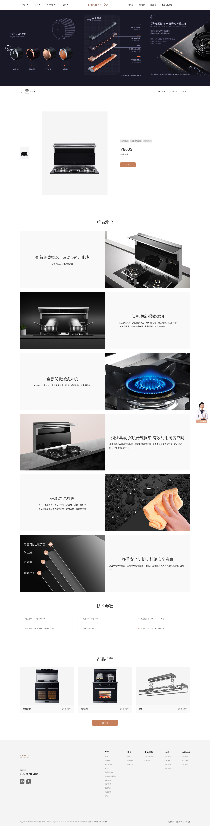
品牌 (64, 5)
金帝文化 (167, 760)
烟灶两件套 (108, 764)
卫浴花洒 (108, 788)
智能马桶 (108, 784)
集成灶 (107, 756)
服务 (36, 5)
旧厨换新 (153, 5)
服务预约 (130, 764)
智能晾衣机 (108, 780)
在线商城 (169, 5)
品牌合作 (186, 752)
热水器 (107, 768)
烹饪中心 (108, 760)
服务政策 (130, 760)
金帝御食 (147, 760)
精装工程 (142, 5)
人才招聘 (167, 768)
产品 (23, 5)
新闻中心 (167, 764)
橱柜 (106, 796)
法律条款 (171, 822)
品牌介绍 (167, 756)
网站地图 (187, 822)
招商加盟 (130, 5)
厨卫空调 (108, 792)
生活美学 (50, 5)
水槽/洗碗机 (109, 772)
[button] (8, 48)
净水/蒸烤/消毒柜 (110, 776)
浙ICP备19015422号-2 (100, 822)
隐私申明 (179, 822)
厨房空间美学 (149, 756)
